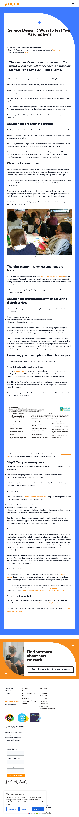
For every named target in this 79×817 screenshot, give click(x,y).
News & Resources (28, 693)
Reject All (25, 809)
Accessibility (44, 706)
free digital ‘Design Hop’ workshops (48, 603)
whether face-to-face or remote (35, 496)
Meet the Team (27, 696)
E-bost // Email (13, 749)
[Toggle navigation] (73, 4)
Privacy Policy (44, 703)
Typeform (53, 588)
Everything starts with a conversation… (51, 669)
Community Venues (29, 701)
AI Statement (44, 693)
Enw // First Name (13, 758)
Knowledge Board (20, 371)
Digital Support (27, 698)
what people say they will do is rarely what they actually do (43, 590)
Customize (12, 809)
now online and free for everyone (53, 276)
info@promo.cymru (12, 701)
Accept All (37, 809)
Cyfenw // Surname (14, 767)
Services (25, 688)
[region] (25, 802)
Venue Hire (43, 688)
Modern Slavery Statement (45, 697)
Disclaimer (43, 701)
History (42, 691)
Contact (25, 703)
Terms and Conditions (47, 708)
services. (27, 52)
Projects (25, 691)
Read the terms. (57, 50)
